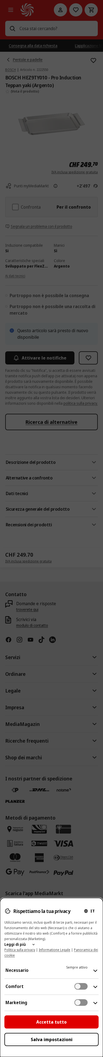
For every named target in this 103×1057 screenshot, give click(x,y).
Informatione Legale (54, 949)
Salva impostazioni (52, 1039)
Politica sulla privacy (19, 949)
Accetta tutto (51, 1022)
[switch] (81, 986)
